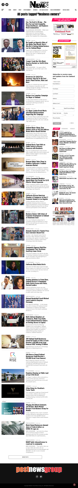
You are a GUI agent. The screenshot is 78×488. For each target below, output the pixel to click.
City (54, 108)
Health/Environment (55, 10)
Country (66, 113)
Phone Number (56, 118)
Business (35, 10)
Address (55, 98)
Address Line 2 (56, 103)
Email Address (57, 84)
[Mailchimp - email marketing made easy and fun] (71, 123)
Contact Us (39, 14)
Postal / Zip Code (57, 113)
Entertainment (27, 10)
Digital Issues (66, 10)
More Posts (25, 457)
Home (10, 10)
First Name (55, 88)
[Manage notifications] (74, 484)
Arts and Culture (44, 10)
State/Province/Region (69, 108)
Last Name (55, 93)
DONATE (15, 10)
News (20, 10)
